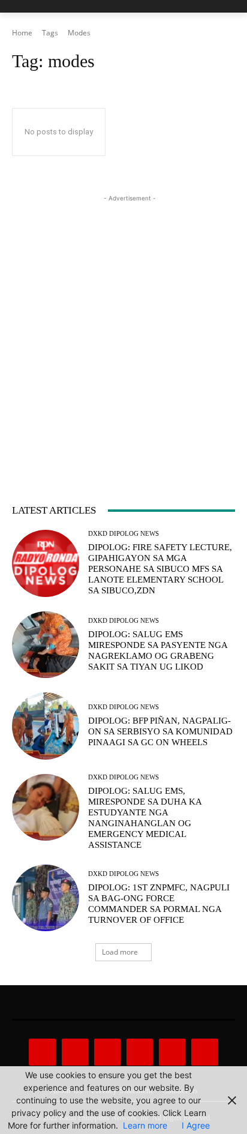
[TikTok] (139, 1052)
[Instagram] (75, 1052)
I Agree (196, 1125)
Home (22, 33)
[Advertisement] (123, 328)
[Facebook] (42, 1052)
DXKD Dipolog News (123, 533)
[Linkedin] (107, 1052)
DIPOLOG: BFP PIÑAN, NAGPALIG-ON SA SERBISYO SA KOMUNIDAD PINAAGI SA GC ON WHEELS (160, 731)
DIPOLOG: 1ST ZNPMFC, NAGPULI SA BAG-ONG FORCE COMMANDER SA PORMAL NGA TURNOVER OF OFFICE (159, 904)
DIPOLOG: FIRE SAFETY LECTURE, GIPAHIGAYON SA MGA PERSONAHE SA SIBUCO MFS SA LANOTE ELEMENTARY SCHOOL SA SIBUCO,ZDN (160, 568)
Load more (120, 952)
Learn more (145, 1125)
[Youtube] (204, 1052)
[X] (172, 1052)
